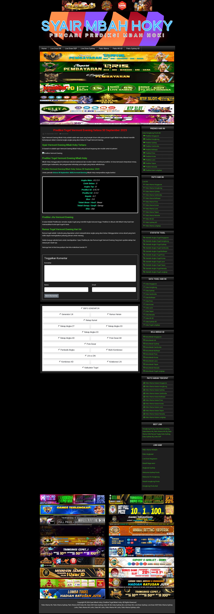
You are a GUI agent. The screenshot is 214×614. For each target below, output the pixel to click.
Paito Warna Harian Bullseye (155, 397)
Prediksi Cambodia (152, 146)
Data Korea (149, 304)
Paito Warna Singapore (153, 184)
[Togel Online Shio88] (141, 583)
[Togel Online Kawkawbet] (72, 520)
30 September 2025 (90, 169)
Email (94, 285)
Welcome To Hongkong (151, 477)
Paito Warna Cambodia (153, 195)
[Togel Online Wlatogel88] (72, 562)
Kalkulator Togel (91, 368)
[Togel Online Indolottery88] (141, 552)
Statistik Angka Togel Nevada (156, 268)
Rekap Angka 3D (115, 326)
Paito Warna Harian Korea (154, 404)
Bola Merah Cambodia (153, 347)
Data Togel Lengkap (152, 325)
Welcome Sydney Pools (151, 472)
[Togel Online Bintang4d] (72, 552)
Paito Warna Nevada (152, 215)
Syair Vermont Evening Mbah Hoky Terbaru (64, 145)
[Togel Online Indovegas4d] (141, 594)
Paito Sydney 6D (133, 48)
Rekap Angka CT (67, 326)
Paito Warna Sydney (152, 191)
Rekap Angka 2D (91, 332)
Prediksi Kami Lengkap (153, 170)
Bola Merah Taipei (151, 364)
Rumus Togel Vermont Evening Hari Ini (61, 229)
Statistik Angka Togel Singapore (157, 238)
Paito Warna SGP (74, 605)
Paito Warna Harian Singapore (156, 383)
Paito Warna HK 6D (160, 431)
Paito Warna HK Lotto (86, 607)
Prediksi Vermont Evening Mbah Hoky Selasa (62, 169)
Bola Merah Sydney (152, 344)
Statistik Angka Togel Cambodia (157, 248)
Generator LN (67, 314)
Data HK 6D (149, 318)
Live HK (145, 182)
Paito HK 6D (117, 48)
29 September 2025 (51, 134)
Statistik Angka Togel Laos (155, 262)
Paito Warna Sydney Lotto (130, 607)
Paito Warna (104, 48)
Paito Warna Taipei (152, 212)
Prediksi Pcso (150, 153)
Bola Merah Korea (151, 357)
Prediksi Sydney (151, 143)
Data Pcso (149, 301)
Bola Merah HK (150, 340)
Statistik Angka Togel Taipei (155, 265)
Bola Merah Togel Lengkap (155, 371)
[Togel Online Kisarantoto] (107, 99)
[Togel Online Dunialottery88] (141, 531)
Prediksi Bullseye (151, 150)
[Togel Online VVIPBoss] (107, 57)
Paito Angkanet (148, 454)
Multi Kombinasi (115, 350)
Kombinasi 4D (67, 362)
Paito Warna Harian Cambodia (156, 393)
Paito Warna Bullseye (152, 198)
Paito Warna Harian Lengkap (155, 417)
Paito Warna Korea (152, 205)
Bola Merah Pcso (151, 354)
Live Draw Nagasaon (150, 459)
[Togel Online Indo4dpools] (72, 594)
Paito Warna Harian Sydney (155, 390)
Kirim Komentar (51, 296)
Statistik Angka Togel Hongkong (157, 241)
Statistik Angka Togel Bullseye (156, 251)
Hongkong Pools (149, 429)
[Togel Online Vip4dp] (141, 520)
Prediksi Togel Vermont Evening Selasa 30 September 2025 (90, 130)
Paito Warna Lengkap (153, 226)
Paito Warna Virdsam (150, 450)
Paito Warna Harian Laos (154, 407)
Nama (46, 285)
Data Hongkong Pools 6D (152, 133)
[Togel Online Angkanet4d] (141, 562)
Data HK (83, 605)
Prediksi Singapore (152, 136)
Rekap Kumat (91, 320)
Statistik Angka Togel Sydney (155, 244)
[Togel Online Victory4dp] (72, 510)
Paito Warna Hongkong (153, 188)
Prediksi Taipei (150, 163)
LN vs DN (91, 356)
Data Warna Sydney (162, 429)
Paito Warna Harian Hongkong (156, 386)
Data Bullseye (150, 297)
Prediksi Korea (150, 156)
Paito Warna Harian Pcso (154, 400)
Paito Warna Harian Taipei (154, 410)
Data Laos (149, 308)
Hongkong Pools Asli (150, 486)
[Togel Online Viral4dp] (107, 120)
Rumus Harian (115, 314)
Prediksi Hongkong (152, 139)
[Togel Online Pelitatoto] (107, 109)
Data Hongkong (151, 287)
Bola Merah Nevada (152, 368)
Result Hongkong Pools (151, 481)
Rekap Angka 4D (67, 338)
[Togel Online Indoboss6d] (141, 499)
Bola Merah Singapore (153, 337)
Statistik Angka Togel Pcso (155, 255)
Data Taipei (149, 311)
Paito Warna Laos (151, 209)
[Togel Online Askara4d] (72, 541)
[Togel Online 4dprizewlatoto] (72, 573)
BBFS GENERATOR (91, 308)
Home (44, 48)
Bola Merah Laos (151, 361)
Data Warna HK (148, 431)
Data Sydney (149, 291)
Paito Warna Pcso (151, 202)
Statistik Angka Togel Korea (155, 258)
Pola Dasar (91, 344)
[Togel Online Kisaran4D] (107, 88)
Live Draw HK (56, 48)
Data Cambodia (151, 294)
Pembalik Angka (67, 350)
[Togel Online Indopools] (141, 573)
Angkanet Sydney (149, 468)
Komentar (65, 134)
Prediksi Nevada (151, 167)
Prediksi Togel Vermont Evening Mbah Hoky (64, 158)
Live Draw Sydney (88, 48)
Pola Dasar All (115, 338)
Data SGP (157, 437)
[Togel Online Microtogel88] (72, 499)
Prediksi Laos (150, 160)
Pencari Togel (155, 434)
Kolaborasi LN (115, 362)
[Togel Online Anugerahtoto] (141, 541)
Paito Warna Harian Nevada (155, 414)
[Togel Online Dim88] (107, 67)
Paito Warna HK (47, 605)
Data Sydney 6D (151, 322)
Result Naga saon (149, 463)
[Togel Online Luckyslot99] (141, 510)
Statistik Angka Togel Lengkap (156, 272)
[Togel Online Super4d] (107, 78)
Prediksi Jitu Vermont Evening (57, 217)
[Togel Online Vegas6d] (72, 531)
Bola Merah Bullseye (152, 351)
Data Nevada (150, 315)
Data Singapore (151, 284)
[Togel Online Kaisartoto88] (72, 583)
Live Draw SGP (71, 48)
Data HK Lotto (100, 607)
